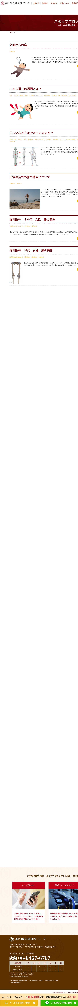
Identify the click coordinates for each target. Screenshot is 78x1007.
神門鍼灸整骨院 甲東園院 (51, 980)
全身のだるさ (72, 95)
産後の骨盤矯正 (39, 139)
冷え (11, 95)
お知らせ (54, 3)
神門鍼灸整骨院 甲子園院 (36, 980)
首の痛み (55, 139)
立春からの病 (18, 44)
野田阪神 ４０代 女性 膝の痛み (32, 219)
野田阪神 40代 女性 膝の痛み (33, 250)
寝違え (20, 139)
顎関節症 (48, 139)
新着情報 (12, 51)
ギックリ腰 (13, 139)
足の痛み (54, 95)
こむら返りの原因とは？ (26, 88)
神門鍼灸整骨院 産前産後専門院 (19, 980)
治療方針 (36, 3)
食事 (26, 95)
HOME (11, 32)
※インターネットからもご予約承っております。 (22, 973)
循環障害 (47, 95)
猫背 (25, 139)
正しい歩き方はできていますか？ (31, 132)
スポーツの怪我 (18, 95)
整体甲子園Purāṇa (15, 982)
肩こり (62, 139)
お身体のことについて (36, 95)
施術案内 (45, 3)
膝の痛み (64, 95)
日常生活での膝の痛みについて (30, 177)
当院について (64, 3)
